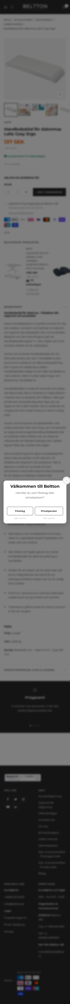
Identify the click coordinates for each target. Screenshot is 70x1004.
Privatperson (49, 511)
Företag (20, 511)
